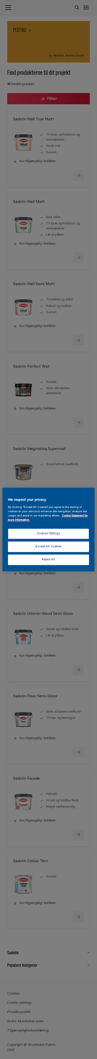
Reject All (48, 559)
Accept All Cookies (48, 546)
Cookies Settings (48, 533)
